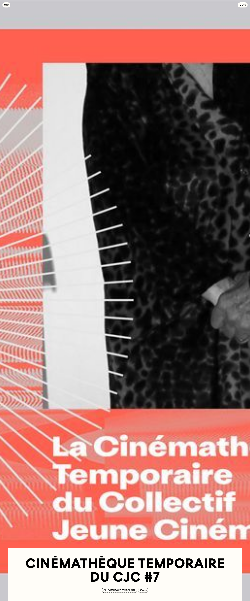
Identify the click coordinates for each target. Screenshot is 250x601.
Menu (242, 5)
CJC (7, 5)
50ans (143, 590)
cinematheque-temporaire (119, 590)
